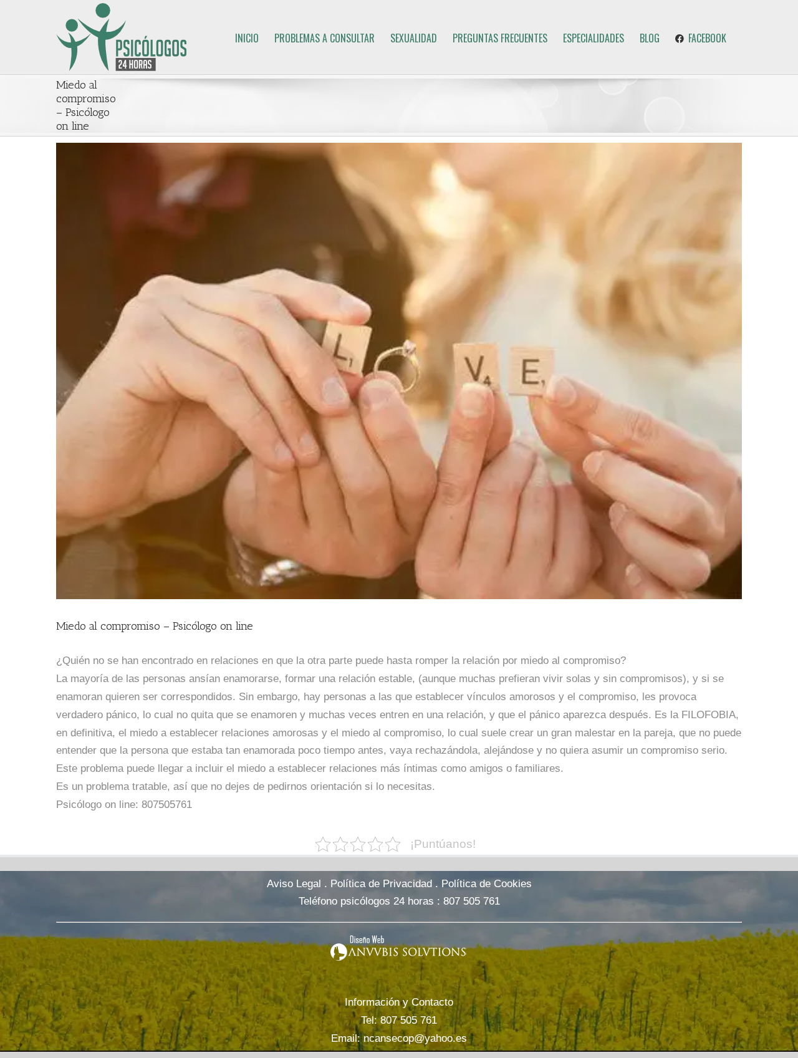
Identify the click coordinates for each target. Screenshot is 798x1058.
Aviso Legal (294, 884)
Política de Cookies (486, 884)
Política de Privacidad (381, 884)
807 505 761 (471, 901)
